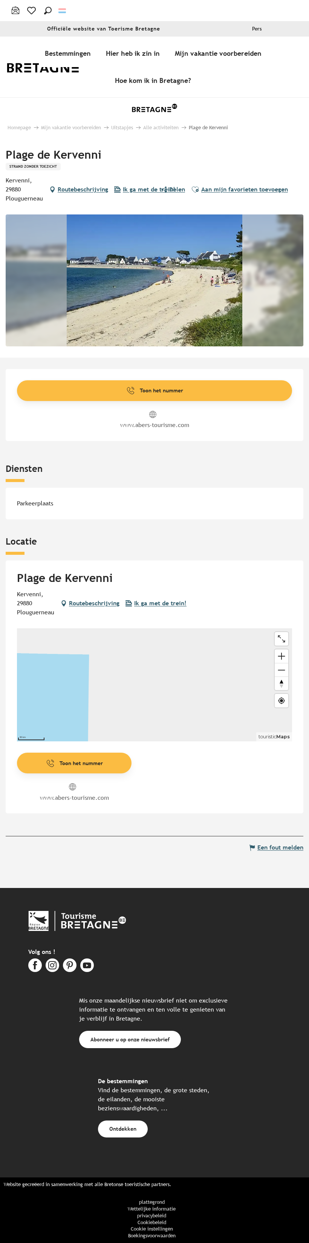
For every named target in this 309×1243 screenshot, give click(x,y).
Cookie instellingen (152, 1229)
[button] (48, 10)
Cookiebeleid (152, 1222)
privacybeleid (151, 1216)
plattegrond (152, 1202)
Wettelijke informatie (152, 1209)
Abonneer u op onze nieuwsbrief (130, 1039)
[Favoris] (32, 10)
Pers (257, 29)
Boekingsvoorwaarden (152, 1235)
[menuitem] (48, 67)
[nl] (63, 11)
